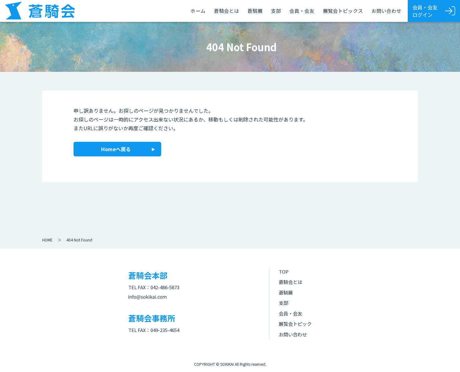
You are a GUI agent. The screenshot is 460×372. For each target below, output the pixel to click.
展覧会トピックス (343, 10)
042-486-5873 (165, 287)
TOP (284, 271)
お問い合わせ (386, 10)
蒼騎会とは (226, 10)
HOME (47, 239)
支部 (276, 10)
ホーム (198, 10)
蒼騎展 (255, 10)
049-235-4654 (165, 330)
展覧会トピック (295, 323)
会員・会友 (301, 10)
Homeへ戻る (116, 149)
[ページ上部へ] (446, 358)
